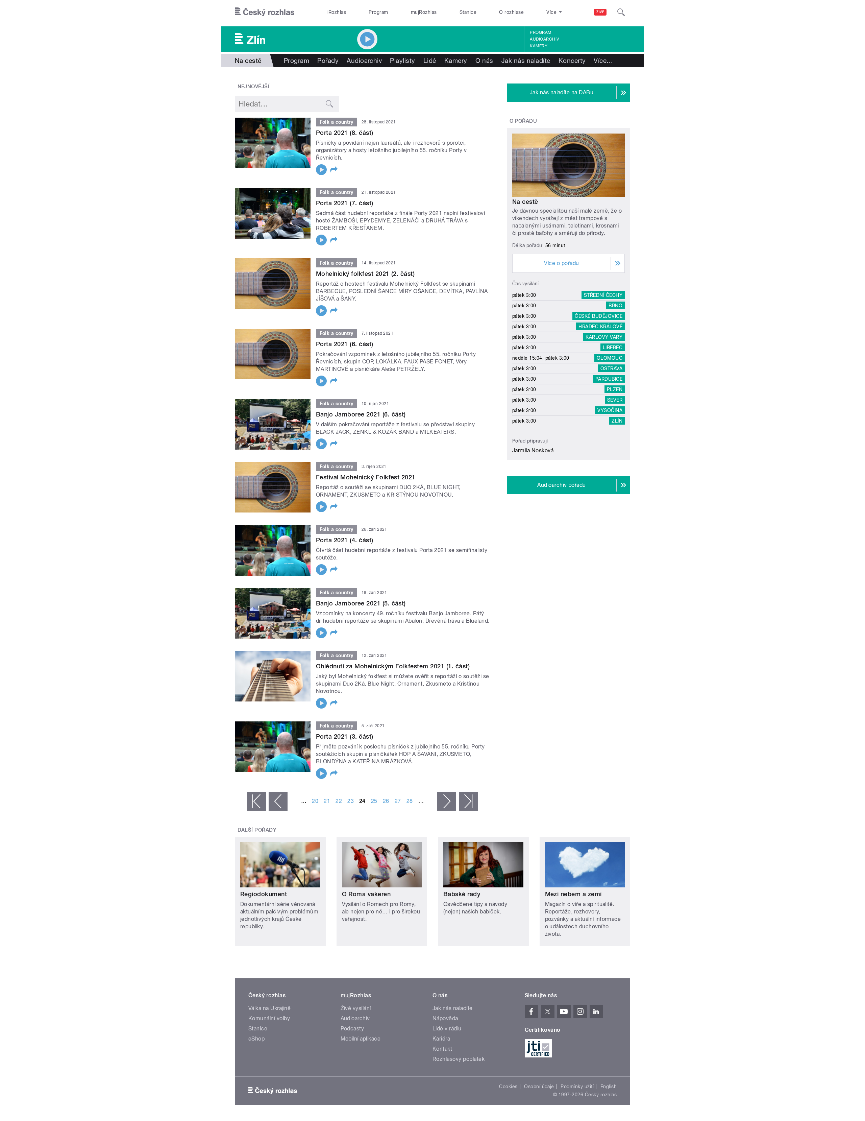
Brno (615, 305)
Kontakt (442, 1049)
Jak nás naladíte (525, 60)
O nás (484, 60)
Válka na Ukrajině (269, 1008)
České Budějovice (598, 316)
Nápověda (445, 1018)
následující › (446, 801)
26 (386, 801)
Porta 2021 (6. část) (344, 344)
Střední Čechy (603, 295)
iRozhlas (336, 12)
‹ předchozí (278, 801)
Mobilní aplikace (361, 1038)
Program (378, 12)
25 (374, 801)
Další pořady (257, 830)
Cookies (508, 1086)
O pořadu (523, 121)
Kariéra (441, 1038)
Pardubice (608, 379)
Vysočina (609, 410)
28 (409, 801)
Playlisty (402, 60)
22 (339, 801)
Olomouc (609, 358)
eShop (256, 1038)
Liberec (612, 347)
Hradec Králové (600, 326)
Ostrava (611, 368)
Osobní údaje (539, 1086)
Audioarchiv (544, 39)
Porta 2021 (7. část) (344, 203)
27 (398, 801)
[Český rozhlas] (264, 12)
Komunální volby (269, 1018)
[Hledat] (621, 12)
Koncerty (572, 60)
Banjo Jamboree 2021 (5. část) (361, 603)
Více (603, 60)
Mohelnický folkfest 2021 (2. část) (365, 273)
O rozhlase (511, 12)
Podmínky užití (577, 1086)
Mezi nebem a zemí (573, 894)
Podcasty (352, 1028)
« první (256, 801)
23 (350, 801)
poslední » (468, 801)
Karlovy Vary (604, 337)
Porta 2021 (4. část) (344, 540)
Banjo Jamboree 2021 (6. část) (361, 414)
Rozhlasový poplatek (458, 1059)
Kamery (538, 46)
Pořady (328, 60)
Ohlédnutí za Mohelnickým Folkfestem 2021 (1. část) (393, 666)
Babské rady (461, 894)
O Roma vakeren (366, 894)
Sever (614, 400)
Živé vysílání (356, 1008)
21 (327, 801)
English (608, 1086)
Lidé (429, 60)
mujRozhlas (424, 12)
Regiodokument (263, 894)
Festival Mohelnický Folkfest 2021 (366, 477)
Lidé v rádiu (447, 1028)
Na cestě (525, 201)
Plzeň (614, 389)
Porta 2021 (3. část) (344, 736)
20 (315, 801)
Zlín (617, 421)
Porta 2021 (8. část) (344, 132)
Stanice (468, 12)
